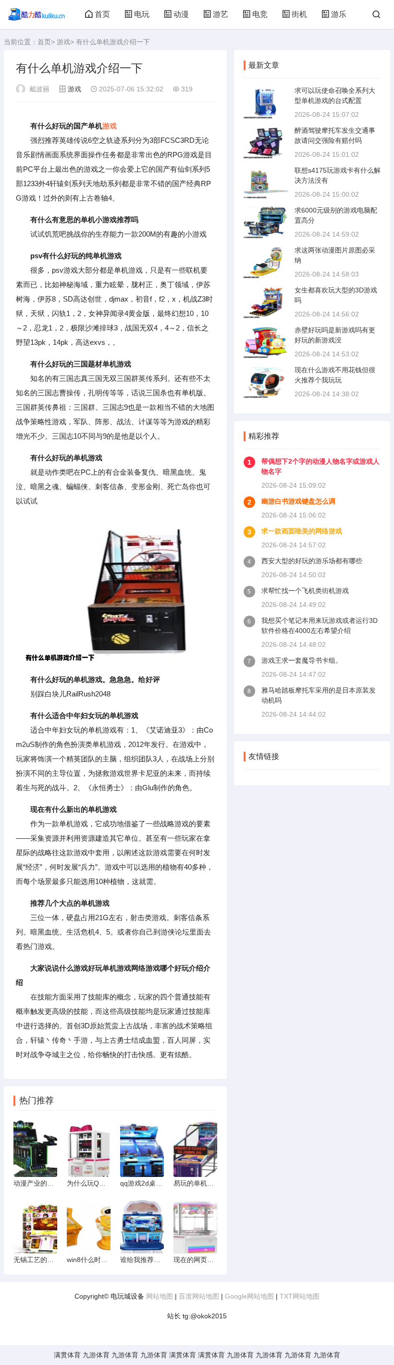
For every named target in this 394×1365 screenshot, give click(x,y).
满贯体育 (67, 1355)
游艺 (220, 14)
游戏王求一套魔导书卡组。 (301, 660)
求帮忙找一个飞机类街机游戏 (305, 590)
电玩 (141, 14)
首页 (102, 14)
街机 (299, 14)
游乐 (338, 14)
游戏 (63, 42)
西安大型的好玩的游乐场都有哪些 (311, 561)
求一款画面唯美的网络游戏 (301, 531)
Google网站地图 (249, 1296)
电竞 (260, 14)
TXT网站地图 (300, 1296)
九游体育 (96, 1355)
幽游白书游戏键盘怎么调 (298, 501)
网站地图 (159, 1296)
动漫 (181, 14)
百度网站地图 (199, 1296)
